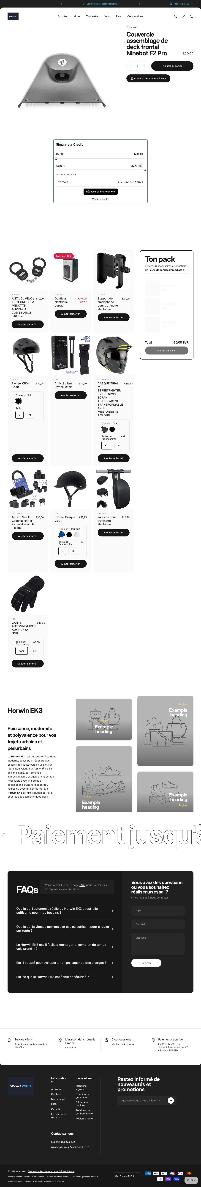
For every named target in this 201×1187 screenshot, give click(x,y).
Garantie (56, 1109)
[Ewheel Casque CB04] (70, 489)
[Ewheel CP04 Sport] (28, 355)
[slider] (56, 159)
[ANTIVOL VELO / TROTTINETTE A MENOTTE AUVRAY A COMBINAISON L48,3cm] (28, 270)
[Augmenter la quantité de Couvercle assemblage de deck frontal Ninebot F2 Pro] (145, 66)
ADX (13, 619)
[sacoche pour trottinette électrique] (113, 489)
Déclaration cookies (82, 1104)
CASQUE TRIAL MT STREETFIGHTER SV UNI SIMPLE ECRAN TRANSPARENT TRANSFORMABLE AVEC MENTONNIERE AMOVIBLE (110, 399)
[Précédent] (61, 4)
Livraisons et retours (58, 1116)
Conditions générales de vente (85, 1177)
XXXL (21, 650)
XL (119, 445)
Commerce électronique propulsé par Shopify (51, 1171)
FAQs (82, 885)
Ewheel (15, 380)
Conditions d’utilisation (54, 1181)
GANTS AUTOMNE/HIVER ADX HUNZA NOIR (24, 628)
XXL (107, 445)
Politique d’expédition (33, 1181)
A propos (56, 1089)
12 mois (138, 153)
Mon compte (58, 1099)
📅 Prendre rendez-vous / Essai (148, 78)
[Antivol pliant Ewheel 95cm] (70, 355)
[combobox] (181, 4)
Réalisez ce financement (100, 191)
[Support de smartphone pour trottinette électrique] (113, 270)
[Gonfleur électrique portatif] (70, 270)
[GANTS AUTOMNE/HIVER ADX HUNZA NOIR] (28, 595)
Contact (56, 1094)
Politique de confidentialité (84, 1112)
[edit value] (140, 165)
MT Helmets (103, 380)
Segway (101, 295)
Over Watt (132, 27)
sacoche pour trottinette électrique (107, 520)
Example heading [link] (104, 729)
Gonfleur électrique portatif (61, 302)
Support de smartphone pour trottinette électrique (108, 304)
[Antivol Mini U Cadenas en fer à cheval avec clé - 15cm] (28, 489)
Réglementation (85, 1118)
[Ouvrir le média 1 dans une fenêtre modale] (62, 79)
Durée (59, 153)
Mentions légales (81, 1087)
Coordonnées (38, 1177)
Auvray (15, 295)
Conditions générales (82, 1095)
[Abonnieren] (171, 1100)
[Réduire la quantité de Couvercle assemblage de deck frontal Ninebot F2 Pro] (130, 66)
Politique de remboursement (58, 1177)
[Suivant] (139, 4)
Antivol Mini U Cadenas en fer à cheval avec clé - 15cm (23, 522)
